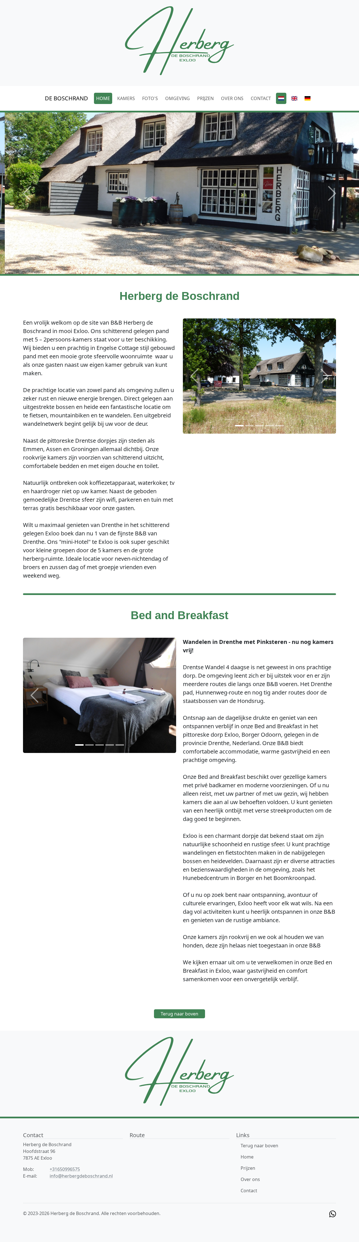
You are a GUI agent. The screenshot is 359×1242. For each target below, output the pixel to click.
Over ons (250, 1179)
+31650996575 (65, 1169)
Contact (249, 1190)
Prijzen (248, 1168)
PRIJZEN (205, 98)
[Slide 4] (169, 266)
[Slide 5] (179, 266)
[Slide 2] (149, 266)
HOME (103, 98)
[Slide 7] (199, 266)
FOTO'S (150, 98)
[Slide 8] (210, 266)
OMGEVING (177, 98)
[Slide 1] (139, 266)
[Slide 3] (159, 266)
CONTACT (261, 98)
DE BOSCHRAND (66, 98)
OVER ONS (232, 98)
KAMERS (126, 98)
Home (247, 1157)
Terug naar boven (179, 1014)
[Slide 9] (220, 266)
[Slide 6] (189, 266)
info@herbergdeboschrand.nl (81, 1176)
